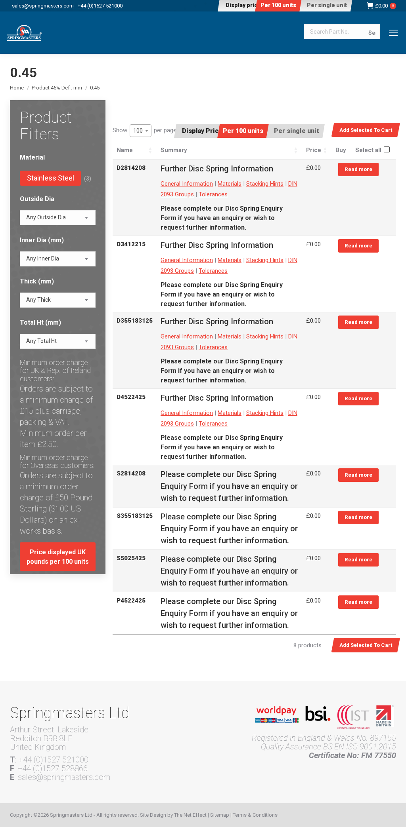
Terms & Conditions (255, 815)
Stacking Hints (264, 183)
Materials (229, 183)
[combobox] (140, 130)
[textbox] (46, 217)
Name (125, 150)
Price (313, 150)
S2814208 (131, 473)
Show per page (144, 130)
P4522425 (131, 600)
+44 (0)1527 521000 (100, 6)
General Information (187, 183)
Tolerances (213, 194)
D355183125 (135, 320)
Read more (358, 169)
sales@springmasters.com (43, 6)
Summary (174, 150)
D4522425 (131, 397)
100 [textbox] (138, 130)
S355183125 (135, 515)
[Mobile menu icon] (393, 32)
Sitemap (219, 815)
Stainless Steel (50, 178)
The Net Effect (190, 815)
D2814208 (131, 167)
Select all (368, 150)
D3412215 (131, 244)
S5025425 (131, 558)
